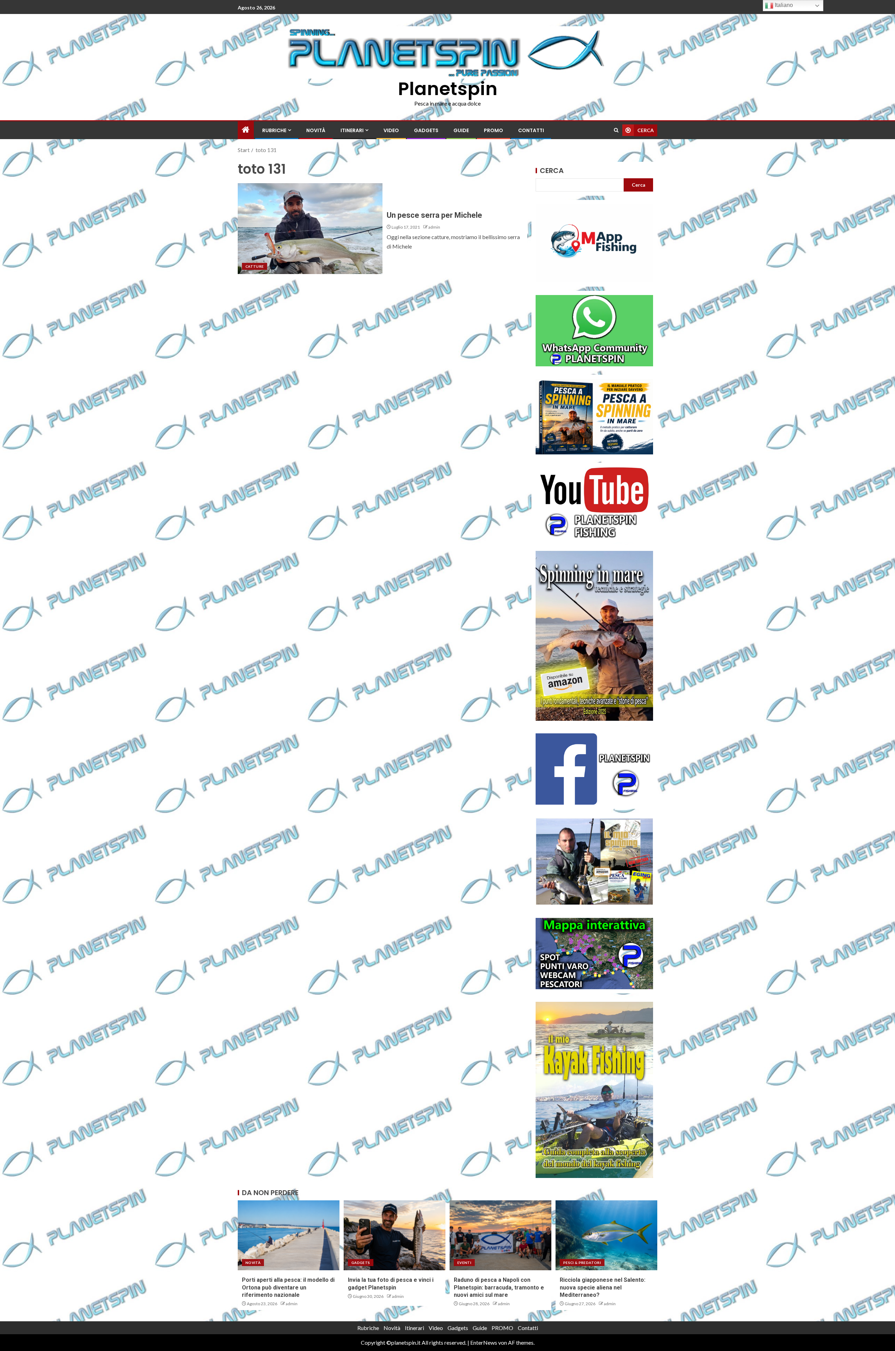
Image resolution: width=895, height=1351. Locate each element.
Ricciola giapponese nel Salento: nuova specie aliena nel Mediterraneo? (602, 1287)
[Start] (246, 130)
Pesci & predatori (582, 1262)
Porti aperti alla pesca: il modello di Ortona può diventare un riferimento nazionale (288, 1287)
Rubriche (274, 130)
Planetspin (447, 88)
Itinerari (352, 130)
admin (434, 227)
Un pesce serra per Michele (434, 215)
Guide (461, 130)
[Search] (616, 130)
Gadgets (426, 130)
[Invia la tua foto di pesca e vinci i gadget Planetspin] (394, 1235)
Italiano (783, 5)
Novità (315, 130)
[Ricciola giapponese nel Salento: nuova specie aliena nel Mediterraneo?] (606, 1235)
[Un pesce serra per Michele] (310, 228)
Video (391, 130)
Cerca (552, 170)
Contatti (531, 130)
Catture (254, 266)
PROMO (493, 130)
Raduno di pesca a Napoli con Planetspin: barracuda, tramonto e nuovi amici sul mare (499, 1287)
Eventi (464, 1262)
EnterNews (483, 1342)
